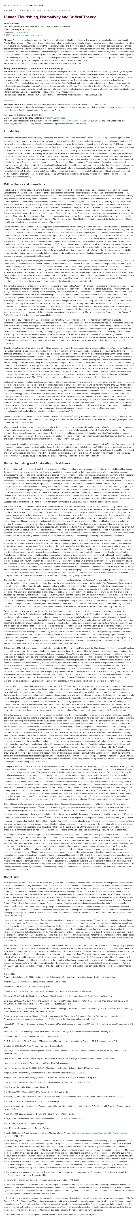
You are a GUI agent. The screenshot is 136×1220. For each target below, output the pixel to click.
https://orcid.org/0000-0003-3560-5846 (26, 35)
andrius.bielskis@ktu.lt (18, 32)
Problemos (8, 5)
